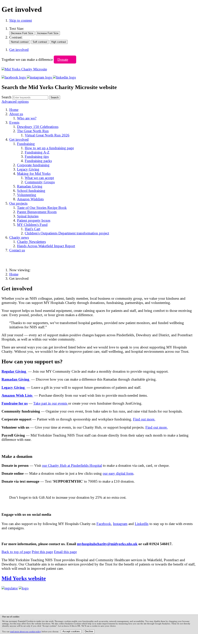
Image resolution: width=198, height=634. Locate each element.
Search (6, 97)
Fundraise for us (15, 403)
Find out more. (144, 419)
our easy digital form (118, 473)
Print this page (42, 552)
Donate (62, 59)
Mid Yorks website (24, 578)
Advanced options (15, 102)
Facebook (103, 524)
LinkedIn (141, 524)
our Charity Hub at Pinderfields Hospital (72, 465)
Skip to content (20, 20)
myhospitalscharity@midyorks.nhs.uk (107, 544)
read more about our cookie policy (25, 631)
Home (13, 274)
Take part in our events (50, 403)
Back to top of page (16, 552)
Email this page (65, 552)
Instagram (120, 524)
